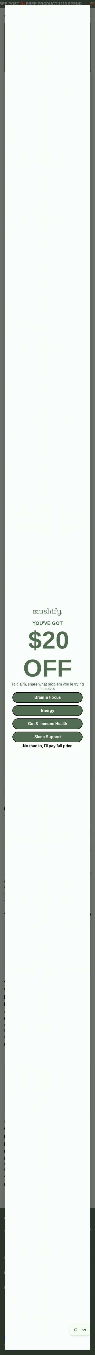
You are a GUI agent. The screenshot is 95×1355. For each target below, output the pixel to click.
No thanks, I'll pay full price (47, 745)
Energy (47, 710)
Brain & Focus (47, 697)
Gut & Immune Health (47, 724)
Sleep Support (47, 737)
